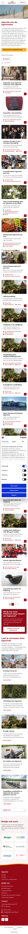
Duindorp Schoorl (6, 890)
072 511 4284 (7, 910)
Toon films (7, 62)
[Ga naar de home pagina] (12, 2)
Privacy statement (8, 927)
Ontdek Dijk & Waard (7, 897)
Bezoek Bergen (5, 888)
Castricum (4, 893)
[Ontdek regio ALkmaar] (7, 846)
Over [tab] (23, 441)
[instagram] (6, 919)
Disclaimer (19, 927)
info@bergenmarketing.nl (11, 912)
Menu (22, 2)
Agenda (3, 875)
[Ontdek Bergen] (7, 837)
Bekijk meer (7, 810)
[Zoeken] (2, 2)
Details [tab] (14, 441)
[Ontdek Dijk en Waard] (20, 837)
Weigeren (14, 495)
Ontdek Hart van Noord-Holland (10, 895)
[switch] (24, 470)
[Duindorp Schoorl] (20, 846)
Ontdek (3, 877)
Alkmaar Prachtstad (7, 886)
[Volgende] (17, 604)
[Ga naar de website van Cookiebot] (20, 438)
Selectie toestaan (14, 490)
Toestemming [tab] (5, 441)
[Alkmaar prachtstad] (20, 855)
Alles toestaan (14, 485)
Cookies (15, 929)
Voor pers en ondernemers (9, 879)
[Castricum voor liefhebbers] (7, 855)
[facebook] (2, 919)
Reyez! (16, 932)
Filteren (7, 59)
